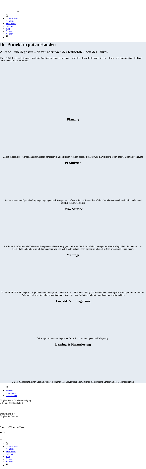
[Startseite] (7, 16)
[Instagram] (7, 37)
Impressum (11, 393)
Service (9, 31)
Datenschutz (11, 395)
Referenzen (11, 23)
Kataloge (10, 26)
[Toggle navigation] (18, 11)
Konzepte (10, 21)
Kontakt (9, 34)
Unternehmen (12, 18)
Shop (8, 28)
